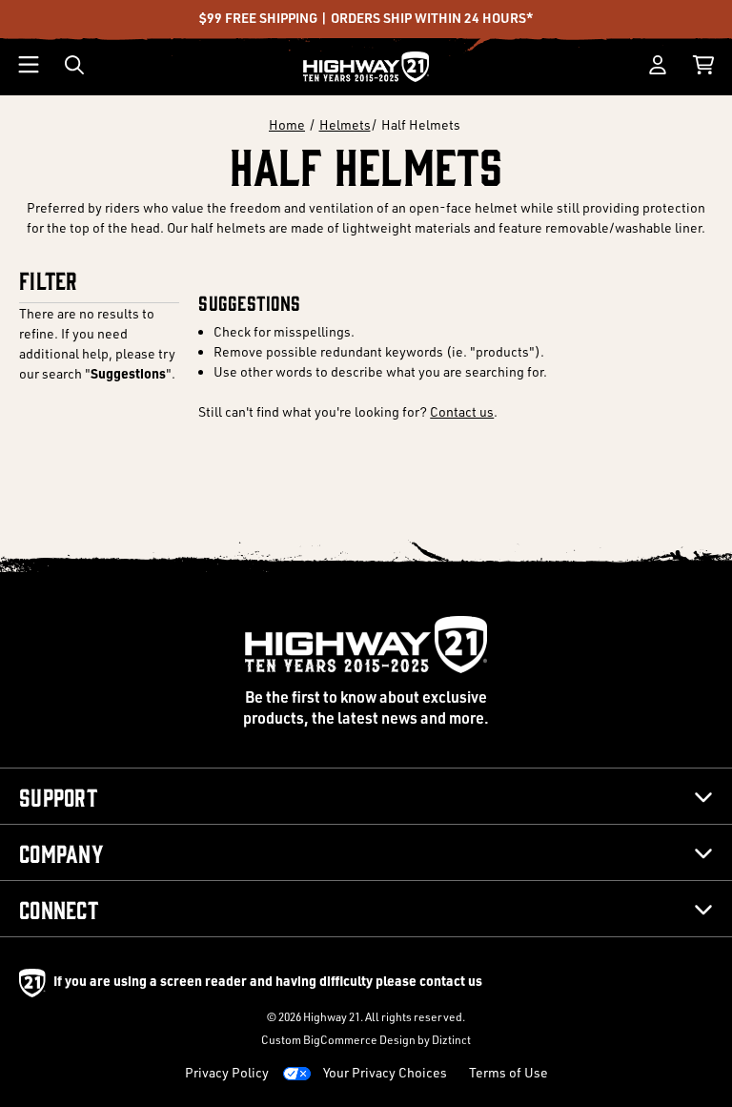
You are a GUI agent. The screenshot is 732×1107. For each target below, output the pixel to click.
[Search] (74, 65)
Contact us (462, 411)
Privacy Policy (227, 1072)
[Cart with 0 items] (703, 65)
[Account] (658, 65)
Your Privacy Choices (385, 1072)
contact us (450, 980)
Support (58, 796)
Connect (58, 908)
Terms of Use (508, 1072)
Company (61, 852)
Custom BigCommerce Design (338, 1040)
